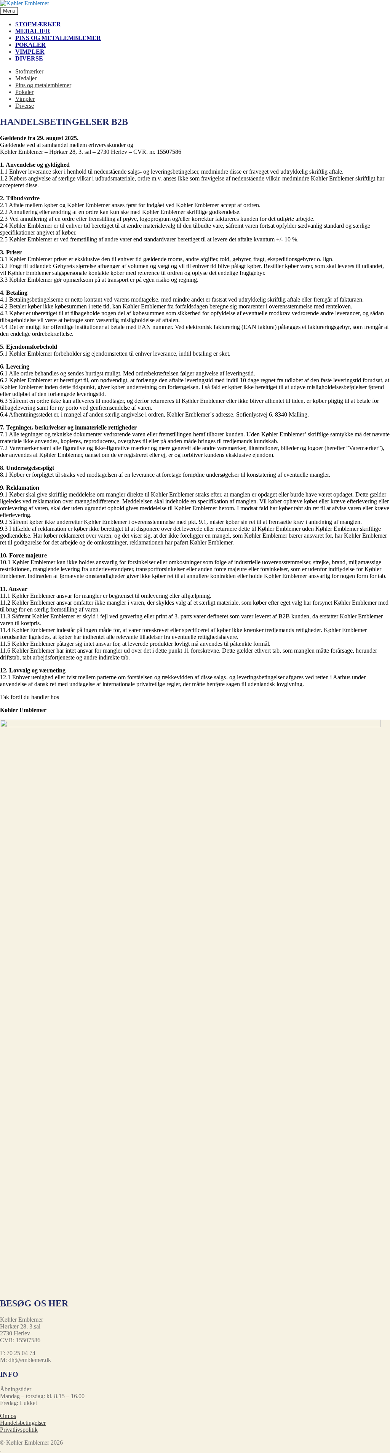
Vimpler (30, 51)
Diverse (29, 58)
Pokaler (30, 45)
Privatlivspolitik (19, 1429)
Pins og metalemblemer (58, 38)
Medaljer (32, 31)
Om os (8, 1416)
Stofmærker (38, 24)
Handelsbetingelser (23, 1422)
